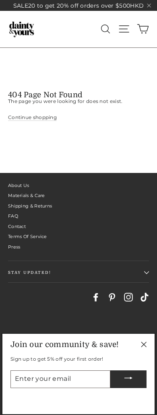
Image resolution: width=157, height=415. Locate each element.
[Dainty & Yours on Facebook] (95, 297)
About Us (18, 185)
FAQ (13, 216)
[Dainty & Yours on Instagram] (128, 297)
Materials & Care (26, 195)
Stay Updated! (29, 272)
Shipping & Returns (30, 206)
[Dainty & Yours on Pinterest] (111, 297)
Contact (17, 226)
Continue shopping (32, 117)
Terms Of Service (27, 236)
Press (14, 247)
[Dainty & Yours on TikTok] (144, 297)
